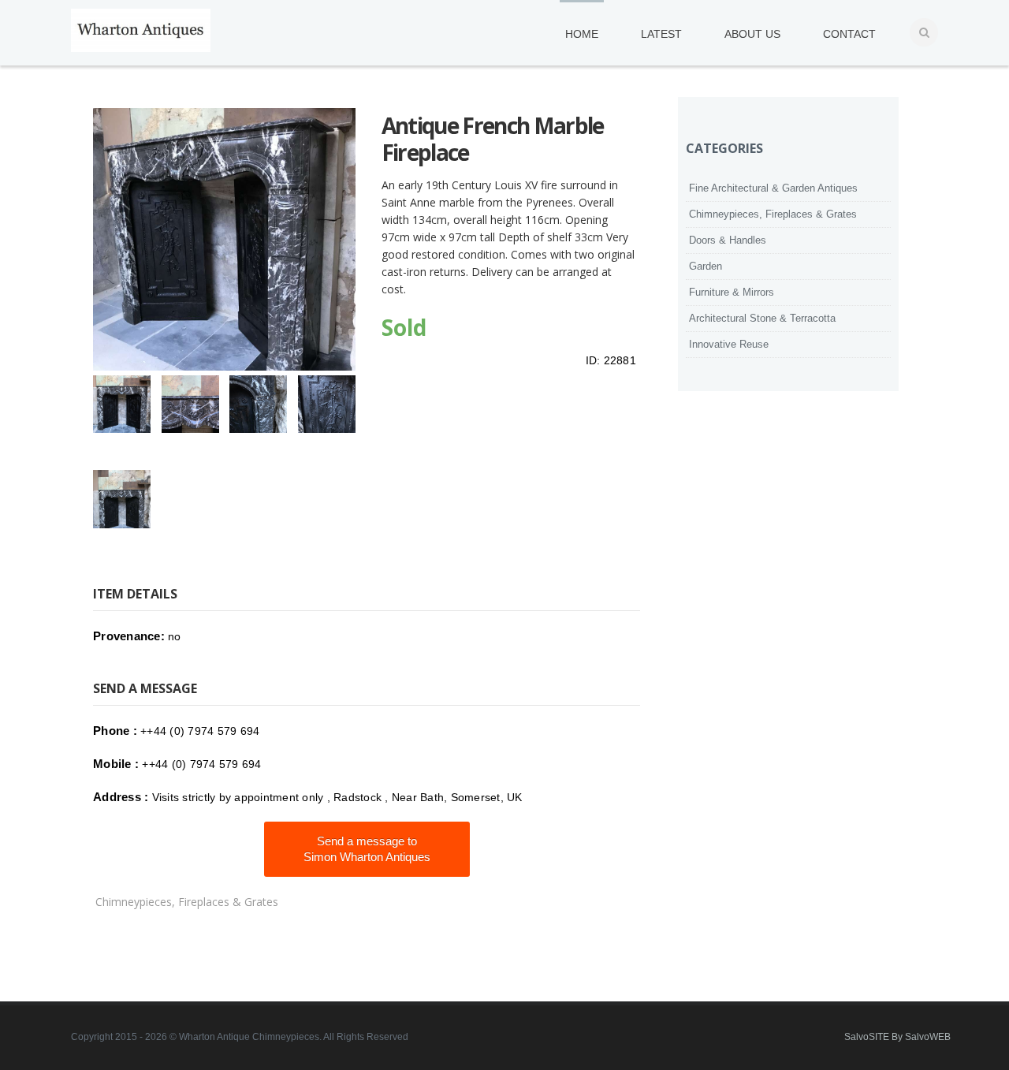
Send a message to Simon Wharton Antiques (366, 848)
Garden (705, 266)
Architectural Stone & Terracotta (762, 318)
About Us (752, 34)
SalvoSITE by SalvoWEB (897, 1036)
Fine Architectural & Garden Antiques (773, 188)
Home (581, 34)
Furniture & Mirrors (731, 292)
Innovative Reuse (729, 344)
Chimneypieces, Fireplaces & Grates (186, 901)
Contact (849, 34)
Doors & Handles (727, 240)
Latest (661, 34)
